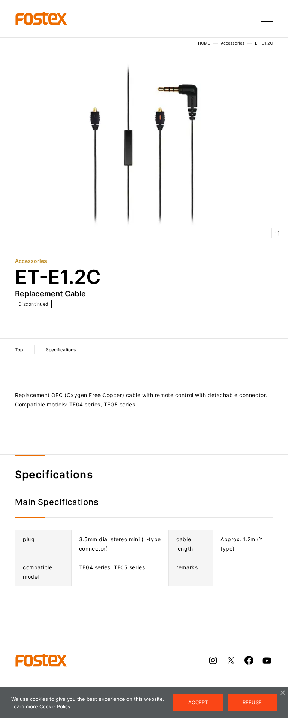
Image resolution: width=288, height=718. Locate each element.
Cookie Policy (54, 706)
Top (19, 349)
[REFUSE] (282, 692)
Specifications (61, 349)
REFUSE (252, 702)
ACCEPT (198, 702)
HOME (204, 43)
